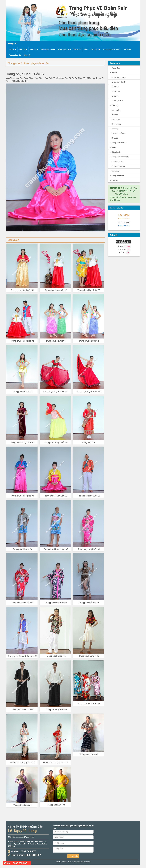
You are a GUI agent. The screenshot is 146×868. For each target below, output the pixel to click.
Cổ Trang (127, 49)
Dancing (33, 49)
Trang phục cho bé (47, 49)
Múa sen (115, 115)
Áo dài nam (116, 91)
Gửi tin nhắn (73, 856)
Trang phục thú (15, 55)
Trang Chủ (115, 68)
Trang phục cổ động (119, 133)
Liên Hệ (27, 55)
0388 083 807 (123, 218)
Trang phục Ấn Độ (118, 166)
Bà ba (86, 49)
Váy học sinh (116, 124)
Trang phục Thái (64, 49)
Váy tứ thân (116, 119)
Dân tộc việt (95, 49)
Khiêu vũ (115, 138)
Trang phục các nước (111, 49)
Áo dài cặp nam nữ (118, 77)
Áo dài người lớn (117, 101)
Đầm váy (22, 49)
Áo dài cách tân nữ (118, 82)
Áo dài (12, 49)
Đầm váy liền (116, 110)
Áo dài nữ (77, 49)
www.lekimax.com (83, 862)
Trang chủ (14, 63)
